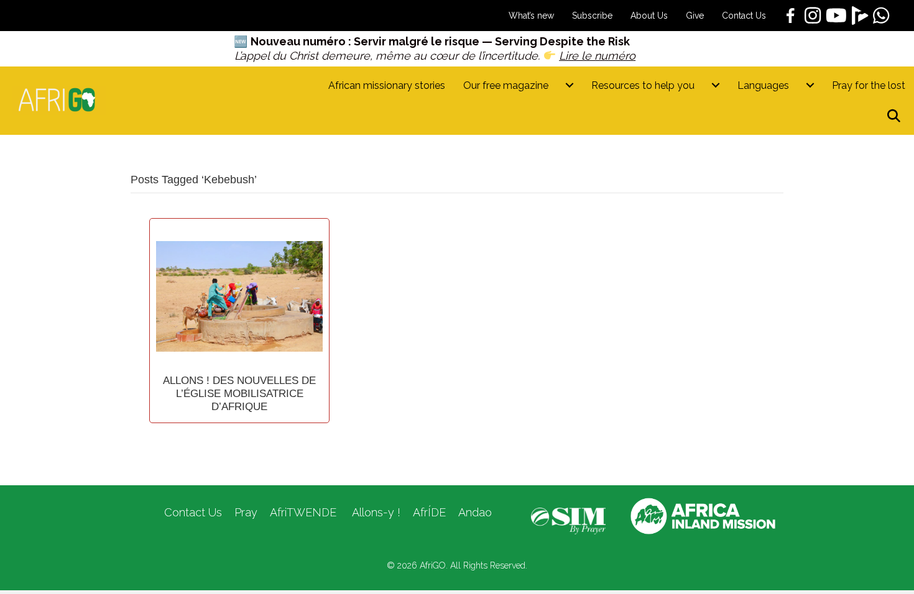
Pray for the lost (868, 85)
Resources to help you (643, 85)
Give (695, 16)
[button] (896, 116)
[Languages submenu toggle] (810, 85)
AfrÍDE (429, 512)
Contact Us (744, 16)
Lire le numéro (597, 55)
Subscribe (592, 16)
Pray (245, 512)
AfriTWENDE (303, 512)
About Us (649, 16)
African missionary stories (386, 85)
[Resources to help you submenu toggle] (715, 85)
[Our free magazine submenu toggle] (569, 85)
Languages (763, 85)
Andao (475, 512)
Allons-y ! (374, 512)
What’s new (531, 16)
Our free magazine (505, 85)
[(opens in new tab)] (568, 520)
